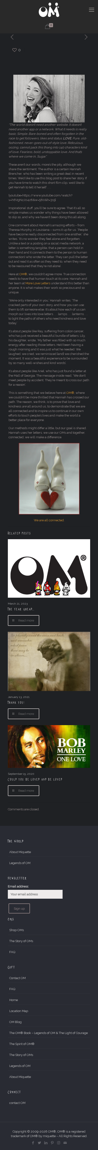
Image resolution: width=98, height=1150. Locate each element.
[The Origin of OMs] (49, 9)
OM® (23, 274)
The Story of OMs (21, 941)
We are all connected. (49, 520)
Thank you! (16, 702)
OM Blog (15, 1022)
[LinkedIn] (45, 1143)
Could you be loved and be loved (35, 779)
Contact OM (17, 978)
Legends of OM (19, 863)
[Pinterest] (52, 1143)
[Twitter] (39, 1143)
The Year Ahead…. (21, 609)
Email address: (18, 886)
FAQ (12, 952)
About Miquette (20, 852)
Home (13, 1000)
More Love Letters (37, 283)
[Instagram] (58, 1143)
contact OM (17, 1103)
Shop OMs (16, 930)
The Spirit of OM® (21, 1044)
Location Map (18, 1011)
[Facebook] (32, 1143)
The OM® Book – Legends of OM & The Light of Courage (48, 1033)
